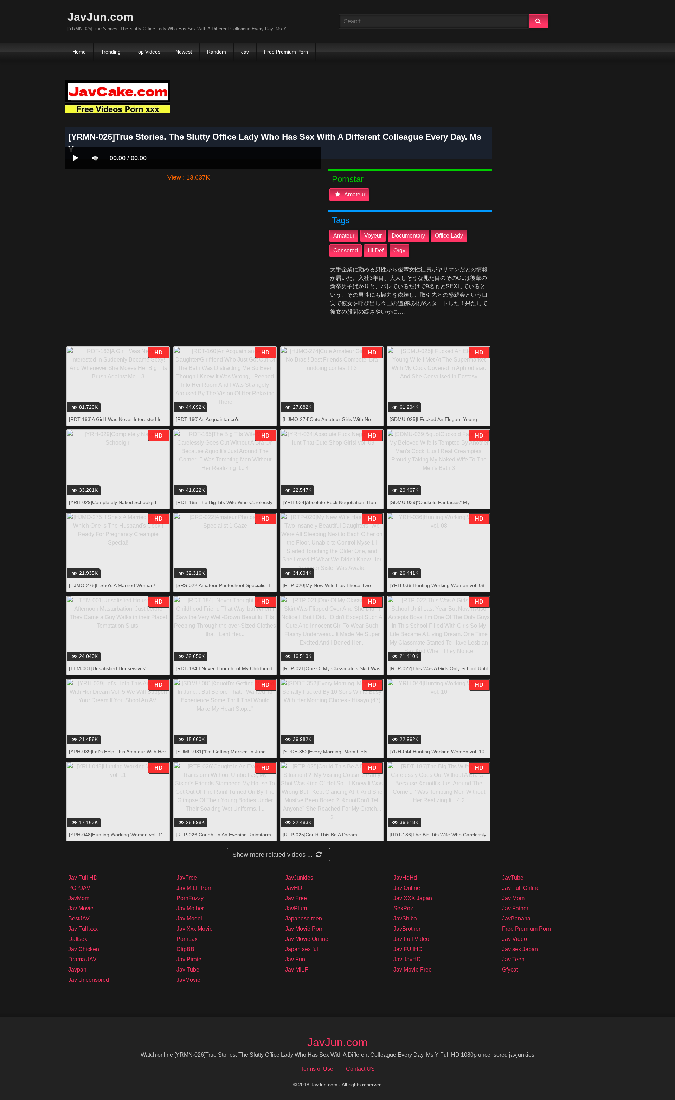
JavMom (78, 898)
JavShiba (405, 919)
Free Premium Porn (286, 52)
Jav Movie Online (306, 939)
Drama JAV (82, 959)
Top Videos (148, 52)
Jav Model (189, 919)
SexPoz (403, 908)
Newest (183, 52)
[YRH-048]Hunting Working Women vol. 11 (116, 834)
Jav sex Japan (520, 949)
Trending (111, 52)
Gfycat (510, 970)
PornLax (187, 939)
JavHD (293, 888)
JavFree (186, 878)
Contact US (360, 1069)
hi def (376, 250)
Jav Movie (81, 908)
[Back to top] (651, 1079)
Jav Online (406, 888)
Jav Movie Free (412, 970)
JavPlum (296, 908)
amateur (354, 194)
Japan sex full (302, 949)
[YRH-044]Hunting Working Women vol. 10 (437, 751)
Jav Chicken (83, 949)
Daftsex (77, 939)
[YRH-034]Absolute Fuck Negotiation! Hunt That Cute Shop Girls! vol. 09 (330, 506)
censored (345, 250)
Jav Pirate (188, 959)
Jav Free (296, 898)
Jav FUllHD (408, 949)
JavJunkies (299, 878)
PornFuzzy (190, 898)
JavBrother (406, 929)
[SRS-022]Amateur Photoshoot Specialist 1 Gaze (223, 589)
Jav (245, 52)
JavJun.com (100, 17)
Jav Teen (513, 959)
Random (216, 52)
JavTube (512, 878)
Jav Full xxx (83, 929)
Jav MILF (296, 970)
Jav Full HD (83, 878)
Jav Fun (295, 959)
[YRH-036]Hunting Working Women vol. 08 (437, 585)
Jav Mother (190, 908)
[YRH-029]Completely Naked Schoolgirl (112, 502)
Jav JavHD (407, 959)
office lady (449, 236)
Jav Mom (513, 898)
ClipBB (185, 949)
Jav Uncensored (88, 980)
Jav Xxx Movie (194, 929)
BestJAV (79, 919)
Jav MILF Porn (194, 888)
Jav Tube (187, 970)
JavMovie (188, 980)
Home (79, 52)
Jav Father (515, 908)
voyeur (373, 236)
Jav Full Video (411, 939)
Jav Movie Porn (304, 929)
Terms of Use (317, 1069)
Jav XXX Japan (412, 898)
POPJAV (79, 888)
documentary (408, 236)
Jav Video (514, 939)
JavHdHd (405, 878)
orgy (399, 250)
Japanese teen (303, 919)
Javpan (77, 970)
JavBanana (516, 919)
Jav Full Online (521, 888)
